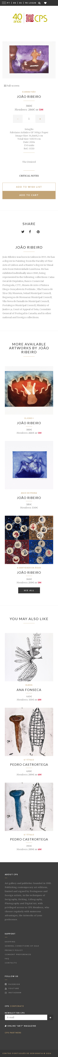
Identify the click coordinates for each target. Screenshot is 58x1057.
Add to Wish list (29, 186)
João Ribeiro (29, 96)
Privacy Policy (14, 950)
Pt (8, 3)
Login (32, 3)
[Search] (40, 3)
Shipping (10, 942)
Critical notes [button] (29, 175)
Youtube (13, 988)
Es (20, 3)
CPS (14, 1006)
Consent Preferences (18, 954)
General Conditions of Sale (22, 946)
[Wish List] (45, 3)
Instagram (14, 993)
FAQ (7, 959)
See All (29, 590)
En (14, 3)
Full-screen (12, 85)
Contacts (11, 963)
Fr (26, 3)
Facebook (14, 984)
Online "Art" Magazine (21, 1026)
